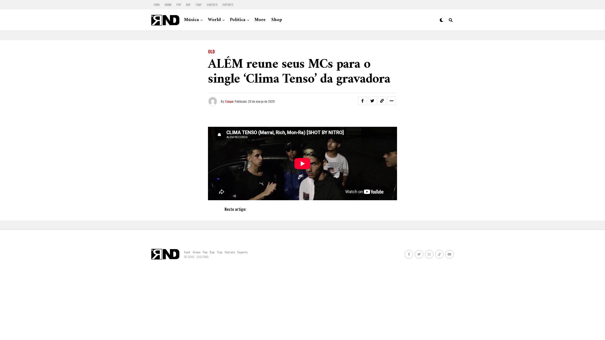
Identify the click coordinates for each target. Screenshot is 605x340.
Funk (157, 5)
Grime (168, 5)
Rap (188, 5)
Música (191, 20)
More (260, 20)
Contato (212, 5)
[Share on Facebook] (362, 101)
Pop (178, 5)
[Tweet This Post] (372, 101)
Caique (229, 101)
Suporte (227, 5)
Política (237, 20)
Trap (198, 5)
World (214, 20)
